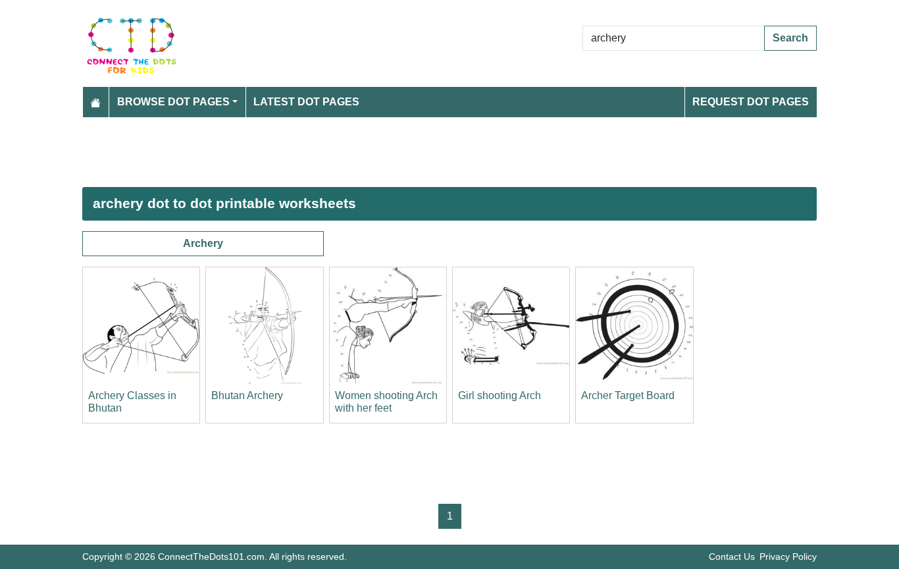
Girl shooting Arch (499, 395)
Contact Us (732, 556)
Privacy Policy (788, 556)
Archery (203, 243)
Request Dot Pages (750, 101)
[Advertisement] (449, 152)
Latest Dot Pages (306, 101)
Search (790, 37)
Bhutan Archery (247, 395)
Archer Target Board (628, 395)
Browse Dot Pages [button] (173, 101)
